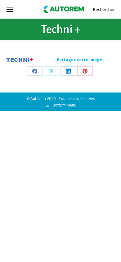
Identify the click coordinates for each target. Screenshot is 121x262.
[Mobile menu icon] (10, 9)
